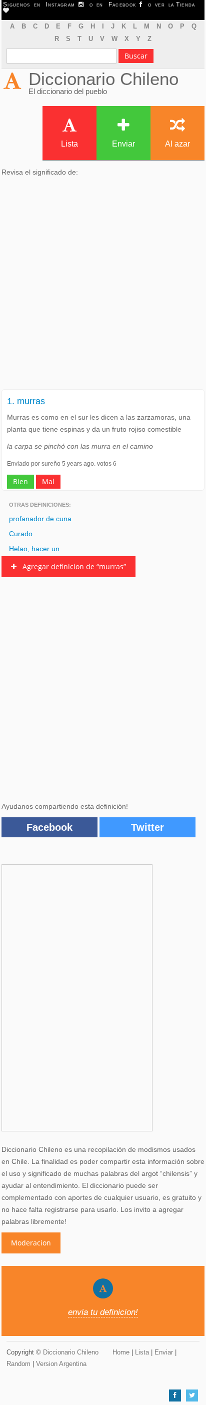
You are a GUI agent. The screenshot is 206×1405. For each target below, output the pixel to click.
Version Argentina (61, 1363)
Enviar (123, 144)
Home (121, 1352)
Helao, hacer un (34, 549)
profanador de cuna (40, 519)
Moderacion (31, 1242)
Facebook (49, 827)
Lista (69, 144)
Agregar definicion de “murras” (71, 566)
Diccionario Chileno (103, 79)
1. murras (26, 401)
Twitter (147, 827)
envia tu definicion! (103, 1312)
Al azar (177, 144)
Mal (48, 481)
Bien (20, 481)
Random (18, 1363)
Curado (20, 534)
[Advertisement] (103, 286)
